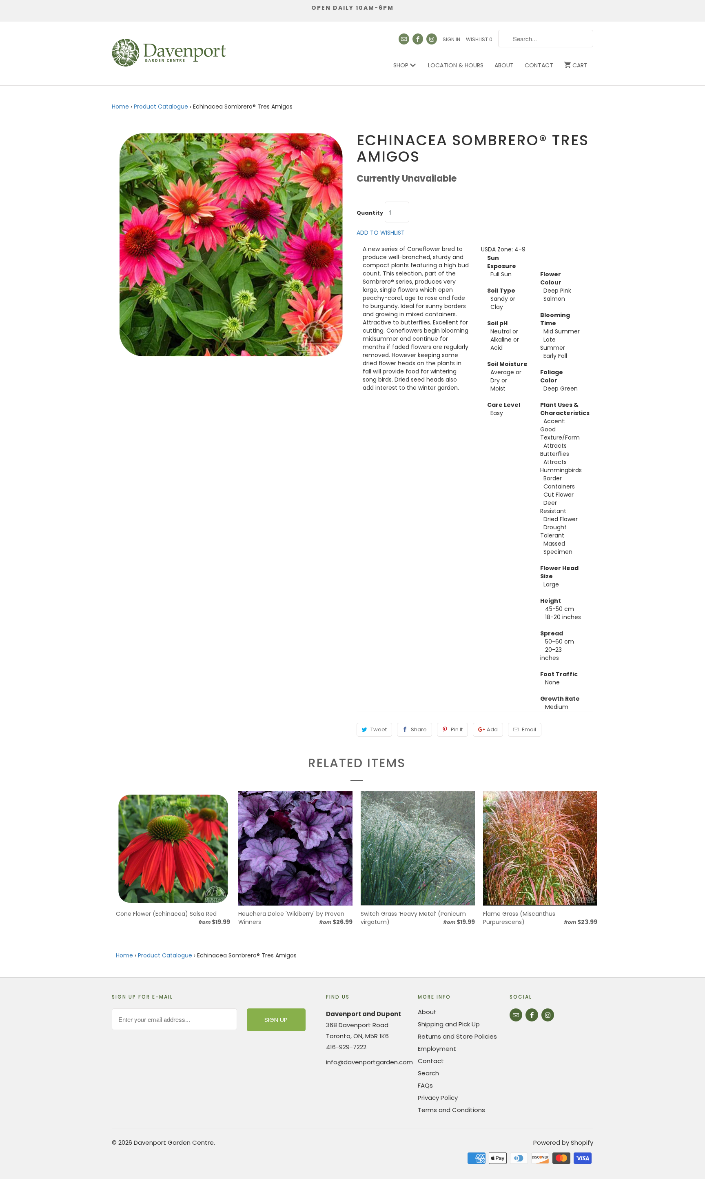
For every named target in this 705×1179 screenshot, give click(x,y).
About (504, 65)
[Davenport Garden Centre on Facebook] (417, 38)
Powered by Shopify (563, 1142)
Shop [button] (401, 65)
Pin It (457, 729)
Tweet (378, 729)
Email (529, 729)
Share (419, 729)
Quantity (370, 213)
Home (120, 106)
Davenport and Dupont (363, 1014)
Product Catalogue (161, 106)
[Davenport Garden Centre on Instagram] (431, 38)
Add (492, 729)
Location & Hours (455, 65)
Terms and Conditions (451, 1110)
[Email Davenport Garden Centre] (404, 38)
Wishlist (479, 39)
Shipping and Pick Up (449, 1024)
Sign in (451, 39)
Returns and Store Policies (457, 1036)
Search (428, 1073)
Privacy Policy (438, 1097)
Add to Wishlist (381, 233)
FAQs (425, 1085)
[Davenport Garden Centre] (169, 48)
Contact (539, 65)
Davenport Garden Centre (174, 1142)
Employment (437, 1048)
